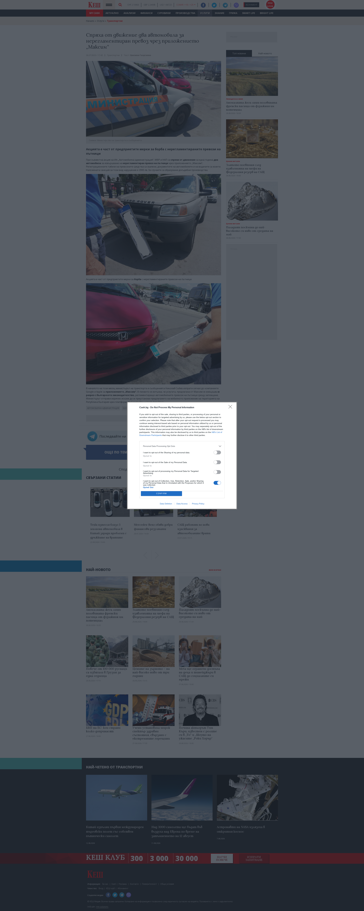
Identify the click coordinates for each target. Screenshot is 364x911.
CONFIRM (161, 493)
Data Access (182, 504)
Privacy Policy (198, 504)
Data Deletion (166, 504)
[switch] (217, 452)
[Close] (231, 407)
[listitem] (182, 446)
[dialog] (182, 455)
